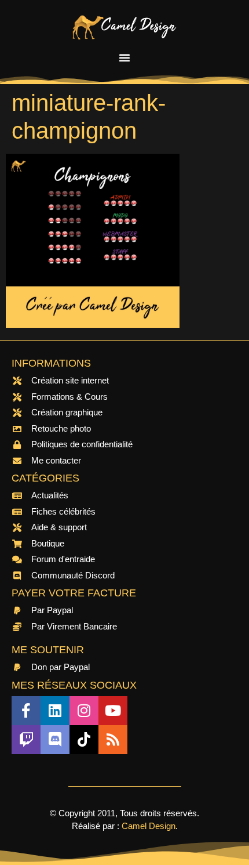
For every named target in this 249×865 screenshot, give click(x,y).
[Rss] (112, 739)
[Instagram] (83, 710)
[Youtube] (112, 710)
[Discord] (55, 739)
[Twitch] (26, 739)
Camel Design (148, 826)
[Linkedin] (55, 710)
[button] (124, 57)
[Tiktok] (83, 739)
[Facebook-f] (26, 710)
